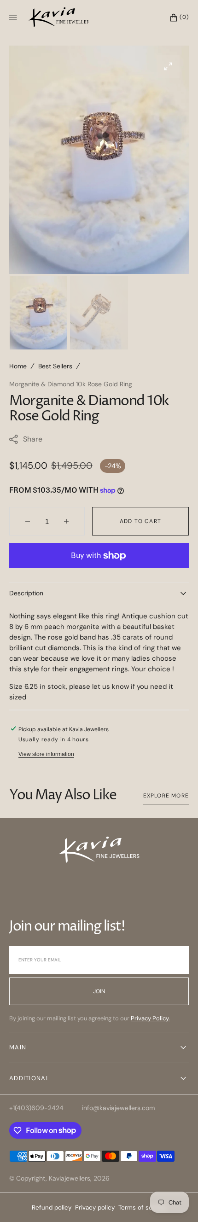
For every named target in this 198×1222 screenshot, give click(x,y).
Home (18, 366)
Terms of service (142, 1207)
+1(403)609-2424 (36, 1108)
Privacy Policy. (150, 1018)
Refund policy (51, 1207)
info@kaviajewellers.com (118, 1108)
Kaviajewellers (69, 1178)
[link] (99, 851)
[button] (174, 17)
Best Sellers (55, 366)
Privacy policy (95, 1207)
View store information (46, 754)
